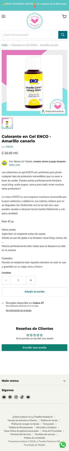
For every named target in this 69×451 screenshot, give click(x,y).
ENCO (9, 146)
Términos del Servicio (20, 434)
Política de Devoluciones (21, 427)
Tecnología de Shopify (34, 444)
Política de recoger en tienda (25, 423)
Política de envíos (49, 420)
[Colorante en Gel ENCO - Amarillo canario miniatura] (7, 123)
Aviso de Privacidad (51, 431)
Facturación (48, 423)
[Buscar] (62, 35)
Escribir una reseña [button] (34, 347)
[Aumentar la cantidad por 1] (31, 280)
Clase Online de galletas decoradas (21, 431)
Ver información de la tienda (18, 310)
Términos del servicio (45, 434)
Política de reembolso (34, 437)
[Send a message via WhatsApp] (62, 444)
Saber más (14, 164)
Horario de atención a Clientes (22, 420)
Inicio (4, 45)
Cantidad (6, 273)
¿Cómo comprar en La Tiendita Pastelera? (33, 416)
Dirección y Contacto (46, 427)
